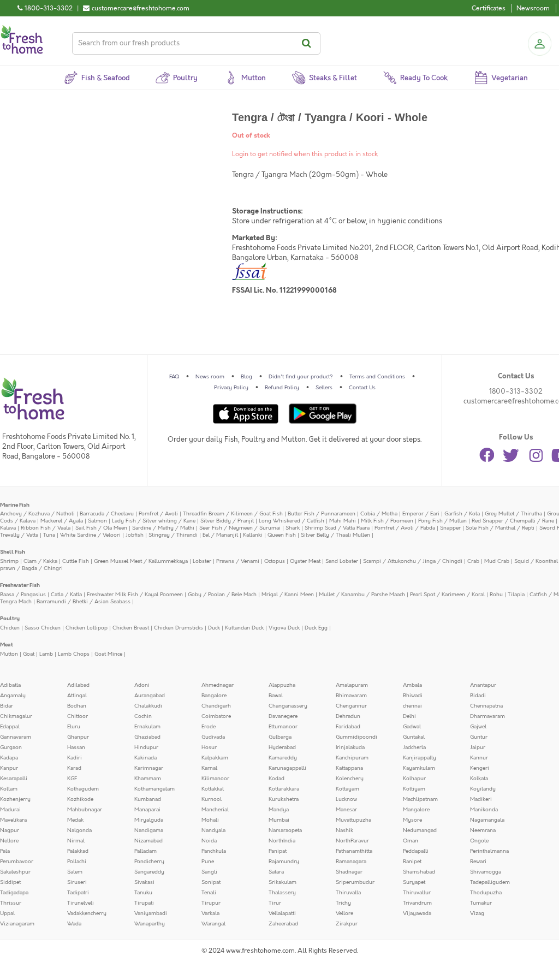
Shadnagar (349, 872)
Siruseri (77, 882)
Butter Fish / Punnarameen (321, 514)
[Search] (308, 43)
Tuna (49, 535)
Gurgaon (11, 747)
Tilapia (516, 594)
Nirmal (76, 841)
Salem (74, 872)
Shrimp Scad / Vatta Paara (337, 528)
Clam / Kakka (40, 561)
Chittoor (77, 716)
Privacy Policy (231, 387)
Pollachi (76, 861)
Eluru (73, 727)
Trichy (343, 903)
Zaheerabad (283, 924)
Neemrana (483, 830)
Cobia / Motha (378, 514)
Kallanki (253, 535)
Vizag (477, 913)
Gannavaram (15, 737)
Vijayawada (417, 913)
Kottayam (347, 789)
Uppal (7, 913)
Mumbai (279, 820)
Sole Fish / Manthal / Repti (500, 528)
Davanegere (283, 716)
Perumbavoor (16, 861)
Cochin (143, 716)
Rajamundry (284, 861)
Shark (293, 528)
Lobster (202, 561)
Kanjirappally (419, 758)
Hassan (76, 747)
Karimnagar (148, 768)
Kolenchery (350, 778)
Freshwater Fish (20, 585)
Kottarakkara (284, 789)
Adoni (142, 685)
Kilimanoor (215, 778)
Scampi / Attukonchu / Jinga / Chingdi (412, 561)
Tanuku (143, 892)
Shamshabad (419, 872)
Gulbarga (280, 737)
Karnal (209, 768)
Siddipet (10, 882)
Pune (207, 861)
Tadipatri (78, 892)
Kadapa (9, 758)
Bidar (6, 706)
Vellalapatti (282, 913)
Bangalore (214, 695)
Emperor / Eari (420, 514)
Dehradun (348, 716)
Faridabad (348, 727)
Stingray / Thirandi (173, 535)
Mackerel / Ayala (61, 521)
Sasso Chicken (43, 628)
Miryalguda (148, 820)
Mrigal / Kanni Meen (287, 594)
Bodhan (76, 706)
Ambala (412, 685)
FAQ (174, 377)
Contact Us (362, 387)
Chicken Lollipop (87, 628)
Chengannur (351, 706)
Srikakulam (282, 882)
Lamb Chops (74, 654)
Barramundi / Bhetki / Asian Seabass (83, 601)
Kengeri (479, 768)
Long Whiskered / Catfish (291, 521)
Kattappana (349, 768)
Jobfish (135, 535)
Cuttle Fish (75, 561)
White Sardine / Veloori (90, 535)
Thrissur (10, 903)
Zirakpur (347, 924)
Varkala (210, 913)
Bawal (276, 695)
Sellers (324, 387)
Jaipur (477, 747)
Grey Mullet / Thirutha (513, 514)
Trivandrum (417, 903)
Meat (6, 645)
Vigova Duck (284, 628)
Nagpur (9, 830)
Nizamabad (148, 841)
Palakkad (77, 851)
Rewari (478, 861)
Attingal (77, 695)
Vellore (344, 913)
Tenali (208, 892)
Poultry (10, 618)
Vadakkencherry (86, 913)
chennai (412, 706)
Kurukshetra (284, 799)
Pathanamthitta (354, 851)
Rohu (496, 594)
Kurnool (211, 799)
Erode (208, 727)
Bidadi (478, 695)
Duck (214, 628)
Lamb (46, 654)
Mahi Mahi (342, 521)
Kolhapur (414, 778)
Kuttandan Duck (244, 628)
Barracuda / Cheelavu (107, 514)
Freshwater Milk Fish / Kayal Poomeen (135, 594)
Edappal (10, 727)
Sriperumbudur (355, 882)
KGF (72, 778)
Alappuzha (282, 685)
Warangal (213, 924)
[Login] (539, 44)
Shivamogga (485, 872)
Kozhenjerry (15, 799)
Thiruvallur (417, 892)
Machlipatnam (420, 799)
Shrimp (9, 561)
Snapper (450, 528)
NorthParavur (352, 841)
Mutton (9, 654)
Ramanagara (351, 861)
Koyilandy (483, 789)
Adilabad (78, 685)
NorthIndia (282, 841)
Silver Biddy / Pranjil (227, 521)
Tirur (275, 903)
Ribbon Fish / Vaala (45, 528)
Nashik (344, 830)
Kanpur (9, 768)
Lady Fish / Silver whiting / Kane (153, 521)
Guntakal (414, 737)
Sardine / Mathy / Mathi (163, 528)
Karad (74, 768)
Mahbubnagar (84, 809)
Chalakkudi (148, 706)
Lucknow (346, 799)
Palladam (145, 851)
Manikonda (484, 809)
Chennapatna (486, 706)
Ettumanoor (283, 727)
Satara (276, 872)
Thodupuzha (486, 892)
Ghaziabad (147, 737)
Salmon (97, 521)
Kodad (276, 778)
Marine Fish (14, 505)
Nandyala (213, 830)
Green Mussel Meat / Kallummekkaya (141, 561)
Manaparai (147, 809)
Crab (473, 561)
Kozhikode (80, 799)
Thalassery (282, 892)
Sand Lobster (341, 561)
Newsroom (533, 8)
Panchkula (213, 851)
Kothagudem (83, 789)
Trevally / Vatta (19, 535)
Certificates (489, 8)
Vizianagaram (17, 924)
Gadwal (412, 727)
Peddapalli (416, 851)
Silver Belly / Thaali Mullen (335, 535)
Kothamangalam (154, 789)
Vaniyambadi (150, 913)
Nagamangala (487, 820)
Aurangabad (149, 695)
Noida (209, 841)
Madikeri (481, 799)
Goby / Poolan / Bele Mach (222, 594)
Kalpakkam (214, 758)
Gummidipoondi (356, 737)
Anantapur (483, 685)
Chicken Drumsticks (178, 628)
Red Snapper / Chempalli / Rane (513, 521)
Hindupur (146, 747)
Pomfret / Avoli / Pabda (404, 528)
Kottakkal (212, 789)
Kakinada (145, 758)
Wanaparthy (149, 924)
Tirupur (211, 903)
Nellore (9, 841)
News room (209, 377)
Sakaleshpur (15, 872)
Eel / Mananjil (220, 535)
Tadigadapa (14, 892)
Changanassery (288, 706)
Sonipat (211, 882)
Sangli (209, 872)
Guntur (478, 737)
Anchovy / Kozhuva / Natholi (37, 514)
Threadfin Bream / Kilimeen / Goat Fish (233, 514)
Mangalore (416, 809)
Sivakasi (144, 882)
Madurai (10, 809)
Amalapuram (352, 685)
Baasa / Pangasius (23, 594)
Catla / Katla (66, 594)
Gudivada (213, 737)
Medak (75, 820)
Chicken (10, 628)
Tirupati (144, 903)
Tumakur (481, 903)
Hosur (209, 747)
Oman (410, 841)
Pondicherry (149, 861)
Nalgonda (79, 830)
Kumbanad (147, 799)
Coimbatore (216, 716)
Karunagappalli (287, 768)
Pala (5, 851)
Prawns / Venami (237, 561)
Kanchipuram (352, 758)
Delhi (409, 716)
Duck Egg (316, 628)
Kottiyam (414, 789)
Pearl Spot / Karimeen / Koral (447, 594)
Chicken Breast (130, 628)
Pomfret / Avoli (158, 514)
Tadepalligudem (490, 882)
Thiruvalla (348, 892)
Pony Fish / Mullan (442, 521)
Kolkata (479, 778)
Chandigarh (216, 706)
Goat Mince (108, 654)
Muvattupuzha (353, 820)
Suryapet (414, 882)
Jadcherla (414, 747)
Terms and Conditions (377, 377)
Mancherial (215, 809)
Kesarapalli (13, 778)
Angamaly (13, 695)
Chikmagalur (16, 716)
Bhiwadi (413, 695)
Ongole (479, 841)
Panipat (278, 851)
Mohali (210, 820)
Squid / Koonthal (536, 561)
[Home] (22, 29)
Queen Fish (281, 535)
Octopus (274, 561)
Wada (74, 924)
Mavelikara (13, 820)
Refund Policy (282, 387)
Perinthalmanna (489, 851)
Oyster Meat (305, 561)
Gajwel (478, 727)
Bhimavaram (351, 695)
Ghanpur (78, 737)
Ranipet (412, 861)
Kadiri (74, 758)
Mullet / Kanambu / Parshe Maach (362, 594)
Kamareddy (283, 758)
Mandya (279, 809)
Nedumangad (420, 830)
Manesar (346, 809)
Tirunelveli (80, 903)
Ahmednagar (217, 685)
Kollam (8, 789)
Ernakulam (147, 727)
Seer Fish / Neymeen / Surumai (240, 528)
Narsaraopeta (285, 830)
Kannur (479, 758)
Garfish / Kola (462, 514)
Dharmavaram (487, 716)
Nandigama (148, 830)
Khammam (147, 778)
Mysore (412, 820)
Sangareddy (149, 872)
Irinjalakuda (350, 747)
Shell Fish (12, 552)
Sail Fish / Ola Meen (101, 528)
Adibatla (10, 685)
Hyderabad (282, 747)
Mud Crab (496, 561)
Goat (28, 654)
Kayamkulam (419, 768)
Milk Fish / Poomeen (387, 521)
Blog (246, 377)
